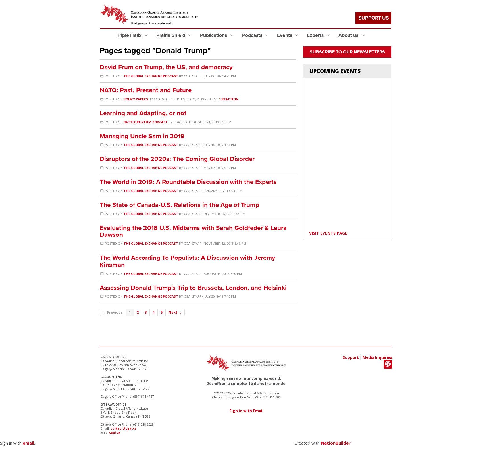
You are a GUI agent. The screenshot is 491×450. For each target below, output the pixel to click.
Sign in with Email (246, 410)
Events (285, 35)
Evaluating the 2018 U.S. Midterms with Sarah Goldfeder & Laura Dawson (193, 231)
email (28, 443)
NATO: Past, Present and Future (146, 90)
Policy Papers (136, 99)
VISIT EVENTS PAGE (328, 233)
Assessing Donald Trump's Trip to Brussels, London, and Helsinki (193, 288)
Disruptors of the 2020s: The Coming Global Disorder (177, 159)
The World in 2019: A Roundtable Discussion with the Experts (188, 182)
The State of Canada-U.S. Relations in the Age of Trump (179, 205)
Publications (214, 35)
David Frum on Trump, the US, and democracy (166, 67)
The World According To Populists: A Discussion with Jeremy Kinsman (187, 261)
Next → (175, 312)
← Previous (113, 312)
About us (348, 35)
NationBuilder (336, 443)
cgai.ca (114, 432)
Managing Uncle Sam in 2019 (142, 136)
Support (351, 357)
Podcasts (252, 35)
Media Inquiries (377, 357)
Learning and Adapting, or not (143, 113)
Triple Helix (130, 35)
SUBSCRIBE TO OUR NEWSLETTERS (347, 52)
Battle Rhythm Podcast (146, 122)
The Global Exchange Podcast (151, 76)
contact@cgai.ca (124, 428)
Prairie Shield (171, 35)
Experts (316, 35)
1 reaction (228, 99)
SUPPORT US (374, 18)
